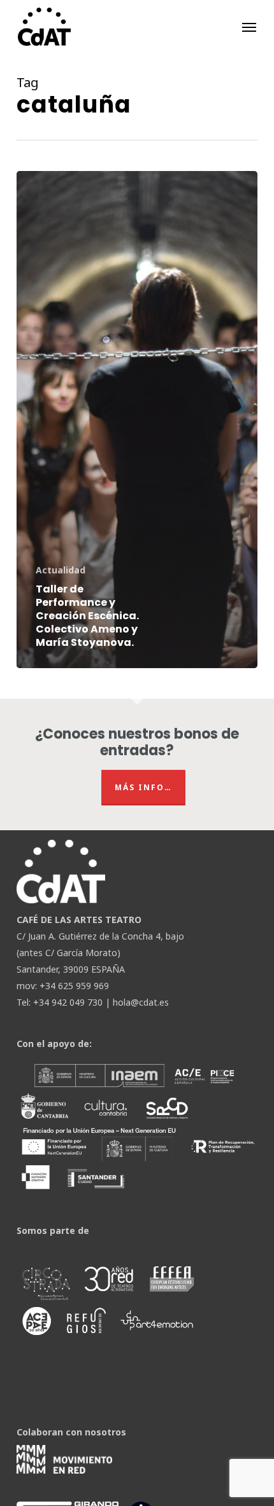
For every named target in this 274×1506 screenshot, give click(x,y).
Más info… (143, 787)
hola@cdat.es (141, 1002)
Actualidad (60, 570)
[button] (249, 26)
